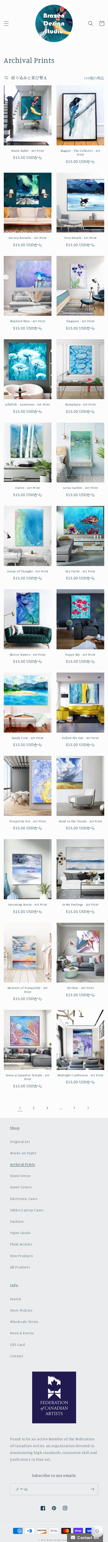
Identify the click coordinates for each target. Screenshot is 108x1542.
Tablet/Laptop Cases (26, 1210)
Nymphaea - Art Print (80, 404)
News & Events (22, 1333)
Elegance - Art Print (80, 321)
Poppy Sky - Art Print (80, 654)
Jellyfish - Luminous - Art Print (27, 404)
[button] (6, 23)
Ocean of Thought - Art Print (27, 571)
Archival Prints (22, 1164)
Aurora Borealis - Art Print (28, 238)
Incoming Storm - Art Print (27, 904)
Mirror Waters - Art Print (28, 654)
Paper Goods (20, 1232)
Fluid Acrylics (21, 1244)
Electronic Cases (24, 1198)
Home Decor (20, 1175)
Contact (16, 1356)
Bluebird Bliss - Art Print (27, 321)
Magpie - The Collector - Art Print (80, 153)
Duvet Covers (21, 1187)
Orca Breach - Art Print (80, 238)
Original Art (20, 1141)
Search (15, 1299)
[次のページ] (87, 1107)
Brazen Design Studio (57, 1540)
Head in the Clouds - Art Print (80, 821)
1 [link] (20, 1107)
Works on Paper (23, 1153)
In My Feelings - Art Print (80, 904)
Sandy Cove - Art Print (27, 738)
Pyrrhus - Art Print (80, 988)
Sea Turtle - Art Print (80, 571)
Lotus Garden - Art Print (80, 488)
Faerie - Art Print (27, 488)
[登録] (92, 1489)
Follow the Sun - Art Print (80, 738)
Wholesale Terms (24, 1321)
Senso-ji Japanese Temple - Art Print (27, 1077)
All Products (20, 1267)
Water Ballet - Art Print (27, 150)
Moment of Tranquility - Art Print (28, 990)
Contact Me (87, 1537)
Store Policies (21, 1310)
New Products (21, 1255)
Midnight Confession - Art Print (80, 1075)
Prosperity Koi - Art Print (28, 821)
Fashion (17, 1221)
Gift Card (17, 1344)
